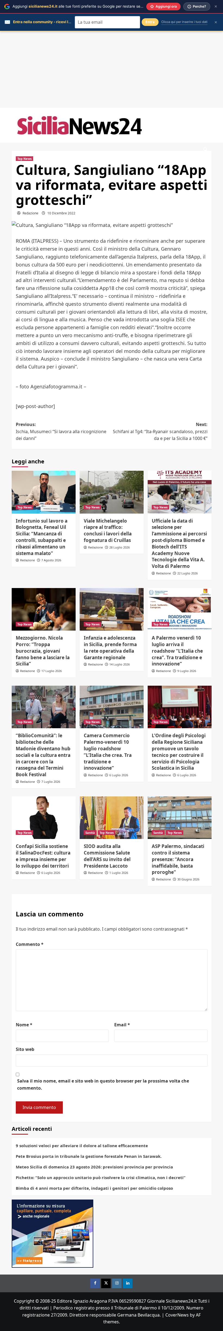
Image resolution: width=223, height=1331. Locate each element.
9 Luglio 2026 (186, 671)
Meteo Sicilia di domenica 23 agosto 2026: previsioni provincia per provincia (94, 1167)
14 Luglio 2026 (119, 664)
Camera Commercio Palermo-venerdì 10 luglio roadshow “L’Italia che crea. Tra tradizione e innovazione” (108, 751)
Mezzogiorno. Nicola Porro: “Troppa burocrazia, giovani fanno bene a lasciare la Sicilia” (43, 651)
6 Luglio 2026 (118, 775)
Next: (160, 431)
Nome (24, 1025)
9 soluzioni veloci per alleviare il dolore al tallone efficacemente (82, 1145)
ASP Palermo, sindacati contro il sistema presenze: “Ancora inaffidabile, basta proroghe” (178, 859)
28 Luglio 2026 (119, 547)
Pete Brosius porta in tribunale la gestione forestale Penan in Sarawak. (89, 1156)
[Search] (205, 149)
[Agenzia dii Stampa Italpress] (52, 1233)
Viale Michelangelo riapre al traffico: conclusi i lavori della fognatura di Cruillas (108, 530)
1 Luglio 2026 (118, 873)
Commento (30, 944)
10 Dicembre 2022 (61, 213)
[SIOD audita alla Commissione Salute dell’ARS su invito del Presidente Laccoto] (112, 817)
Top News (24, 159)
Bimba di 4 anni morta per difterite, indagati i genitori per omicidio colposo (94, 1188)
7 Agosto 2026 (51, 560)
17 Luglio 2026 (51, 671)
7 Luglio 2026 (50, 782)
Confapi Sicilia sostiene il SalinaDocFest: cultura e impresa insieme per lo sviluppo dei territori (43, 856)
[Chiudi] (216, 6)
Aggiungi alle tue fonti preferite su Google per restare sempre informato (90, 6)
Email (122, 1025)
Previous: (61, 431)
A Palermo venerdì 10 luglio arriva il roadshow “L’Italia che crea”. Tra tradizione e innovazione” (177, 651)
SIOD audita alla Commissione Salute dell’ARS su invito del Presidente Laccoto (107, 856)
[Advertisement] (111, 69)
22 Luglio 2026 (187, 573)
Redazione (30, 213)
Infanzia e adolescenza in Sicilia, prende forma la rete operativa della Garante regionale (110, 647)
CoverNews (177, 1315)
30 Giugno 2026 (188, 879)
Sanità (90, 833)
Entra (150, 22)
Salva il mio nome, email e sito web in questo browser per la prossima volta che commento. (103, 1084)
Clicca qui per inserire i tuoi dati (184, 22)
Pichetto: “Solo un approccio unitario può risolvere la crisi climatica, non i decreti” (100, 1177)
